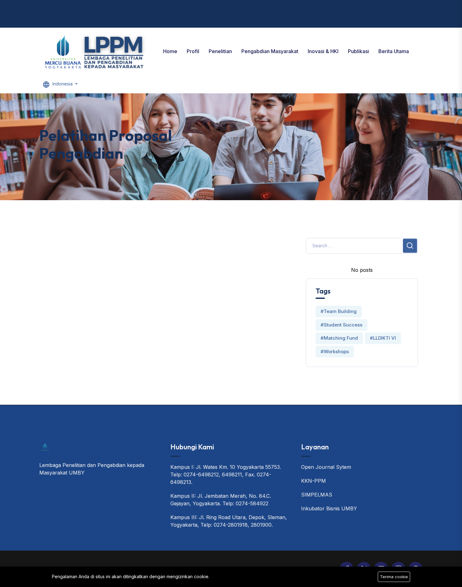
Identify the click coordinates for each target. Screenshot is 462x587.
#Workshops (335, 351)
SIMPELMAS (316, 494)
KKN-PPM (313, 481)
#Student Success (341, 325)
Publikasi (358, 51)
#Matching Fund (339, 338)
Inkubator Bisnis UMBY (329, 508)
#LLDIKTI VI (383, 338)
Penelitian (220, 51)
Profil (193, 51)
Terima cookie (394, 576)
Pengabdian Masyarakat (269, 51)
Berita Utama (393, 51)
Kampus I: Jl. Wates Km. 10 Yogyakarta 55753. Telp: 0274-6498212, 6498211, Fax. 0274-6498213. (225, 474)
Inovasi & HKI (323, 51)
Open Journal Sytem (326, 467)
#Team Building (339, 311)
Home (170, 51)
